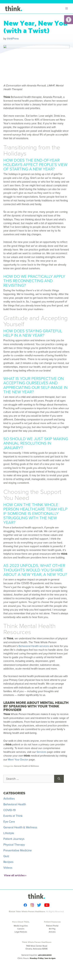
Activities (9, 799)
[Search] (59, 779)
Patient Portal (52, 925)
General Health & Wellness (26, 766)
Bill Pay (52, 928)
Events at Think (13, 816)
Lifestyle (8, 833)
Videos (7, 868)
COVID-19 (9, 810)
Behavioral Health (14, 804)
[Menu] (67, 8)
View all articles (14, 875)
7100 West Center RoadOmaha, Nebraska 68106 (36, 947)
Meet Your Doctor (18, 759)
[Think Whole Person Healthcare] (13, 8)
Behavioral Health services (34, 646)
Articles (52, 931)
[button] (68, 19)
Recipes (8, 862)
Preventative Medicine (17, 850)
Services (41, 752)
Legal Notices (21, 931)
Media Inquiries (21, 925)
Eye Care (9, 822)
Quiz (6, 856)
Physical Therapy (14, 845)
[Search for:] (28, 779)
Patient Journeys (13, 839)
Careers (20, 928)
